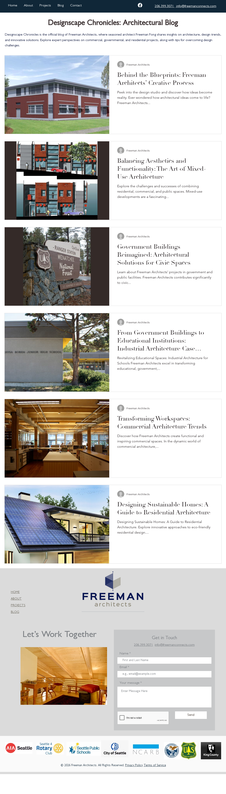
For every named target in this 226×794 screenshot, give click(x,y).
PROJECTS (18, 605)
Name (124, 654)
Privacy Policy (134, 765)
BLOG (15, 612)
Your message (129, 683)
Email (123, 667)
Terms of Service (155, 765)
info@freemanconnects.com (195, 6)
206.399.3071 (165, 6)
